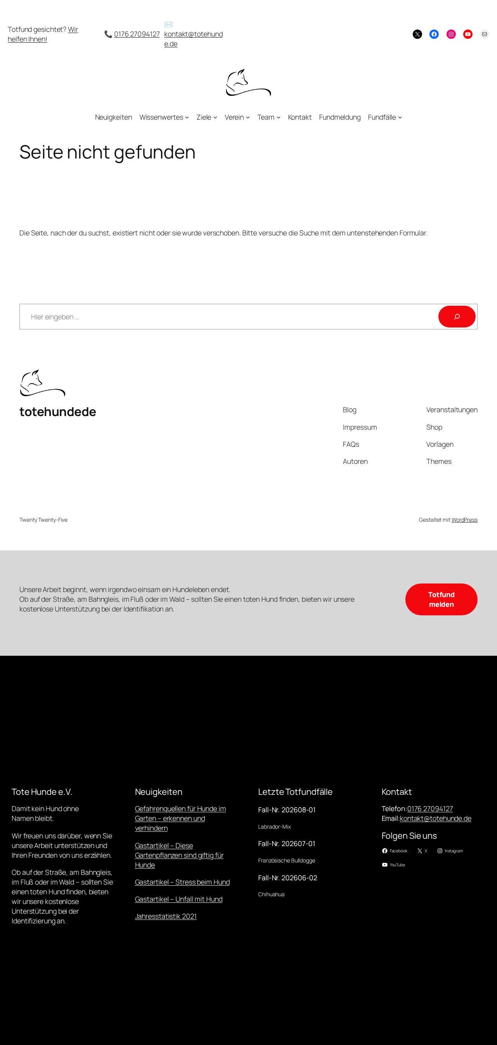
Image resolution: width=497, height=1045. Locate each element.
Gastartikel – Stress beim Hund (182, 882)
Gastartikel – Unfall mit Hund (178, 899)
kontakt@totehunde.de (435, 818)
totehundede (57, 411)
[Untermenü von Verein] (248, 117)
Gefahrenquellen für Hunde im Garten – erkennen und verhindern (180, 818)
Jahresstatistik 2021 (166, 916)
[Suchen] (457, 316)
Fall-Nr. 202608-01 (287, 809)
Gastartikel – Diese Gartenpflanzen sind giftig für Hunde (179, 855)
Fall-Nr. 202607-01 (286, 843)
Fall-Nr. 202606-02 (287, 877)
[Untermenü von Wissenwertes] (187, 117)
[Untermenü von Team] (278, 117)
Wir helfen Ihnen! (43, 34)
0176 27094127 (137, 33)
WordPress (465, 519)
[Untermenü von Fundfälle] (400, 117)
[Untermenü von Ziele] (215, 117)
